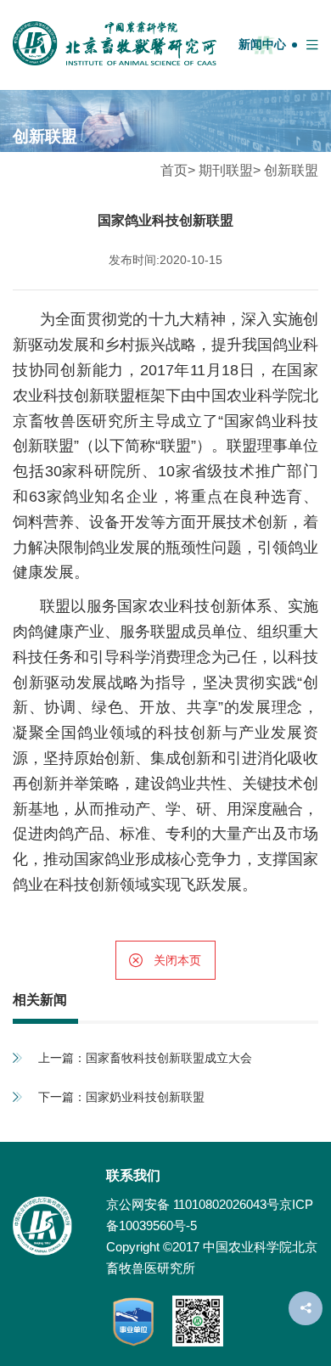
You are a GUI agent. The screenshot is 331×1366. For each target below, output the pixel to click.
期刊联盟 (226, 170)
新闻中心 (262, 44)
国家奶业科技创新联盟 (145, 1097)
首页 (174, 170)
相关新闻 (40, 999)
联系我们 (133, 1175)
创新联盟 (291, 170)
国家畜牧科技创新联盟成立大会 (169, 1058)
